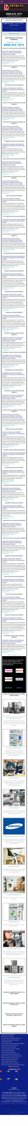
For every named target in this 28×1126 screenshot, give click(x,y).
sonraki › (15, 655)
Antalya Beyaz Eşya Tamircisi (14, 977)
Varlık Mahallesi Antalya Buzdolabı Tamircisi (14, 122)
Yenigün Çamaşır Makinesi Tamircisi (9, 1061)
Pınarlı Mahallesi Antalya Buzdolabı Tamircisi (14, 410)
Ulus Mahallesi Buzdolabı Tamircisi (14, 216)
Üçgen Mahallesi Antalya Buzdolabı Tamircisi (14, 177)
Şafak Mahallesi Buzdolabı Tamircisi (14, 485)
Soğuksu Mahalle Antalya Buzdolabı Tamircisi (14, 103)
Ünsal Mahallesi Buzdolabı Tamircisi (14, 159)
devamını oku (6, 63)
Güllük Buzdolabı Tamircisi (14, 594)
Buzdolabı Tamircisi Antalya (8, 62)
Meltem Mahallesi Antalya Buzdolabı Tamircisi (14, 234)
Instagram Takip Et (14, 25)
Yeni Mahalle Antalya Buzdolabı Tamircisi (14, 391)
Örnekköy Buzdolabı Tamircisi (14, 291)
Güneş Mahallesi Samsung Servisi (8, 1047)
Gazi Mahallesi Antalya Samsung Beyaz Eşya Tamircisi (12, 1064)
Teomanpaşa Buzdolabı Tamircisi (14, 141)
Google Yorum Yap (8, 23)
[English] (19, 1072)
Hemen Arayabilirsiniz (14, 42)
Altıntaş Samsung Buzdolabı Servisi (14, 718)
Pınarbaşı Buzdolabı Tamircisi (14, 370)
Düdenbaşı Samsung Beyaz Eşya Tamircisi (10, 1040)
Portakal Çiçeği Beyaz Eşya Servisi (8, 1052)
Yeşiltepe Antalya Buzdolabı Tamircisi (14, 538)
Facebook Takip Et (19, 23)
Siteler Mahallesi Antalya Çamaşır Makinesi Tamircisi (12, 1043)
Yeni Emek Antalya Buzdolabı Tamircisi (14, 352)
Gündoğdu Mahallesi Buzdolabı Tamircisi (14, 636)
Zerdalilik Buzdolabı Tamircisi (14, 85)
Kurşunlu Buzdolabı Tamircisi (7, 1034)
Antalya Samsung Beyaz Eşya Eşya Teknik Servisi (14, 836)
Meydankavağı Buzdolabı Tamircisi (14, 253)
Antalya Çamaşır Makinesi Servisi (14, 894)
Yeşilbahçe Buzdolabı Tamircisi (14, 467)
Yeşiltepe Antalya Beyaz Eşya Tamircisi (9, 1059)
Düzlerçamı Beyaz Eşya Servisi (7, 1050)
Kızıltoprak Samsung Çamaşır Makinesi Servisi (11, 1038)
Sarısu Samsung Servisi (14, 778)
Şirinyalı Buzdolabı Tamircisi (14, 556)
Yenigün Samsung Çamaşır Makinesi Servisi (10, 1054)
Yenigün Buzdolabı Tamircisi (14, 429)
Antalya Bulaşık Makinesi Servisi (14, 948)
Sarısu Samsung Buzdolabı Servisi (14, 748)
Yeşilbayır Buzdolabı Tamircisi (14, 503)
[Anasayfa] (14, 7)
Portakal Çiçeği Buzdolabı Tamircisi (14, 450)
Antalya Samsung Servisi (14, 866)
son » (19, 655)
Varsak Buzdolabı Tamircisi (14, 312)
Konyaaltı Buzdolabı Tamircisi (14, 615)
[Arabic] (11, 1072)
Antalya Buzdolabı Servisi (14, 921)
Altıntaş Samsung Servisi (14, 808)
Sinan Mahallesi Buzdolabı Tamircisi (14, 520)
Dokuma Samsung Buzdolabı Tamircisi (9, 1045)
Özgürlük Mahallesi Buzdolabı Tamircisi (14, 333)
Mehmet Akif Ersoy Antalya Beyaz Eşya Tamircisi (11, 1055)
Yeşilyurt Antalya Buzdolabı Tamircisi (14, 48)
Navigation (2, 1)
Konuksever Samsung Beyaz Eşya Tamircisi (10, 1048)
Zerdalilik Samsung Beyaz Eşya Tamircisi (10, 1063)
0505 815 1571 (14, 45)
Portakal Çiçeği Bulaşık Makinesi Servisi (10, 1057)
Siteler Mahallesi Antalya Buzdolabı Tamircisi (14, 66)
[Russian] (11, 1079)
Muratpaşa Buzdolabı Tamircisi (14, 271)
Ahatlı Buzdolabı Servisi (6, 1041)
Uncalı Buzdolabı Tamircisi (14, 196)
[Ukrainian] (19, 1079)
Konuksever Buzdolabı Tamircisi (14, 576)
